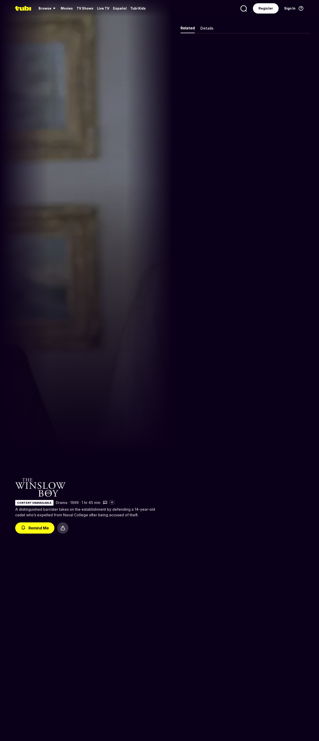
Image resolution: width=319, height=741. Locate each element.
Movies (67, 8)
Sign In (289, 8)
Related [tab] (188, 28)
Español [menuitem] (120, 8)
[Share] (62, 528)
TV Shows (85, 8)
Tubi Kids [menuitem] (138, 8)
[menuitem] (48, 8)
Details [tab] (206, 28)
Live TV (103, 8)
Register (266, 8)
